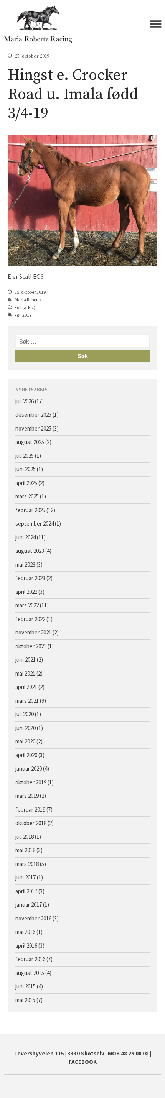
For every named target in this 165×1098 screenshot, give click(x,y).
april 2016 (26, 945)
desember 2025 (33, 414)
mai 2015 (25, 1000)
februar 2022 (30, 619)
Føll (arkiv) (25, 307)
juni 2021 (25, 659)
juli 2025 (24, 455)
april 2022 (26, 591)
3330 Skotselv (86, 1053)
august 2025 (29, 441)
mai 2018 (25, 850)
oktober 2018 (30, 823)
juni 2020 (25, 727)
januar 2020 (28, 768)
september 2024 (34, 523)
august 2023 (29, 550)
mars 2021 (27, 700)
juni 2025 (25, 469)
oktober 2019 (30, 782)
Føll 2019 (23, 315)
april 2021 (26, 686)
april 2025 (26, 483)
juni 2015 (25, 986)
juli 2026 (24, 401)
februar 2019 (30, 809)
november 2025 (33, 428)
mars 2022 (27, 605)
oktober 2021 (30, 646)
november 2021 (33, 632)
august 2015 (29, 972)
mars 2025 (27, 496)
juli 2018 (24, 836)
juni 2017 (25, 877)
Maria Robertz (28, 299)
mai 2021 (25, 673)
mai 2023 (25, 564)
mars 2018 (27, 864)
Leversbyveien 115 (39, 1053)
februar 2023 (30, 578)
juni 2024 (25, 537)
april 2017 (26, 891)
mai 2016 (25, 931)
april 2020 (26, 755)
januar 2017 (28, 904)
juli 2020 (24, 714)
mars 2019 (27, 795)
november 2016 (33, 918)
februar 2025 (30, 510)
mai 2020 (25, 741)
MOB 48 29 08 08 (128, 1053)
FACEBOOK (83, 1061)
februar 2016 (30, 959)
